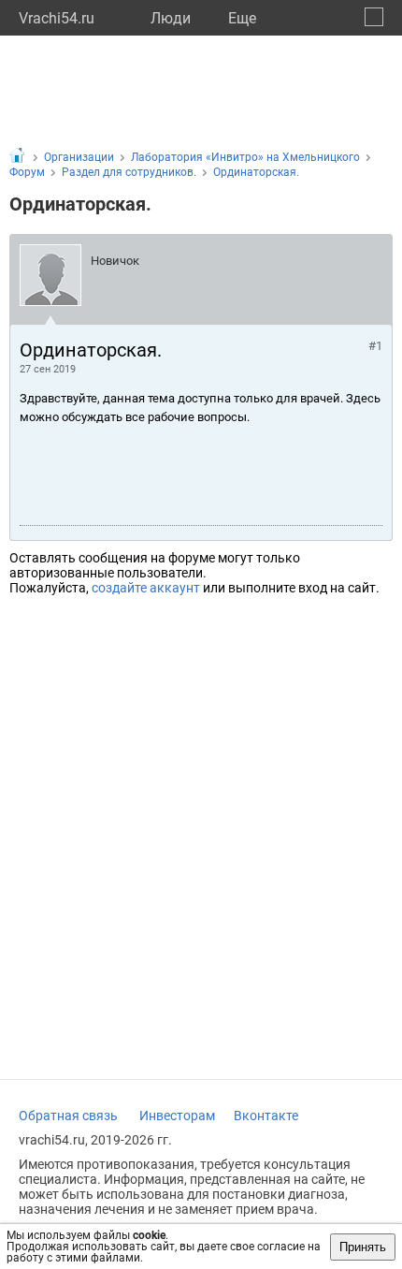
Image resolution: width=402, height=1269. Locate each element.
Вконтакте (266, 1115)
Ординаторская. (256, 172)
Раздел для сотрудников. (129, 172)
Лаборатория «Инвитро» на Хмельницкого (245, 157)
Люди (171, 18)
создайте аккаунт (146, 587)
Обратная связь (68, 1115)
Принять (362, 1247)
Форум (27, 172)
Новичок (115, 261)
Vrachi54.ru (56, 18)
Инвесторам (177, 1115)
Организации (79, 157)
